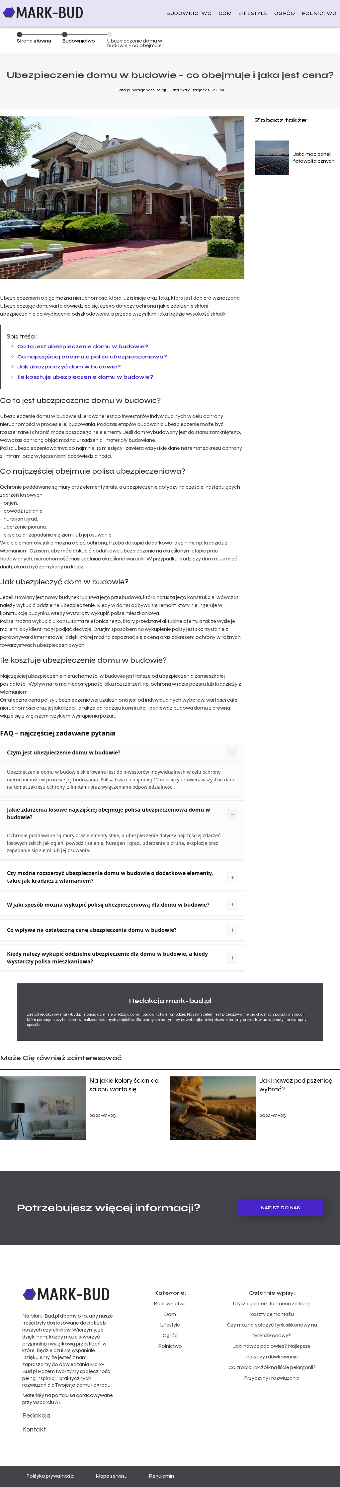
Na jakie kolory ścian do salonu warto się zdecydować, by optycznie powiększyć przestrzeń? (127, 1085)
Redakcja (36, 1415)
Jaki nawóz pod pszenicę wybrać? (295, 1084)
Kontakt (34, 1429)
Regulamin (161, 1476)
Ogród (284, 13)
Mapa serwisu (112, 1476)
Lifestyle (253, 13)
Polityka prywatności (50, 1476)
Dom (225, 13)
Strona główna (34, 41)
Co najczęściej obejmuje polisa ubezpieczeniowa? (92, 356)
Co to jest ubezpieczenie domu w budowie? (82, 346)
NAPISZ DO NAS (280, 1208)
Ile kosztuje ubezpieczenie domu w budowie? (85, 377)
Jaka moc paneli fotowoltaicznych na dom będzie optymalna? (314, 158)
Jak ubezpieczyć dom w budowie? (69, 366)
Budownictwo (189, 13)
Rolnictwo (319, 13)
